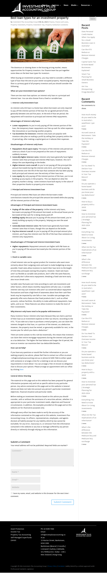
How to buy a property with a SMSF (88, 204)
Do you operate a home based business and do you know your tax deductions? (89, 189)
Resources (85, 6)
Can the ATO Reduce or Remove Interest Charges (88, 54)
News (66, 6)
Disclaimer (61, 566)
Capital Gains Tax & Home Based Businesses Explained (89, 66)
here (21, 369)
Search (92, 19)
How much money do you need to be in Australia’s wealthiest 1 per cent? (89, 120)
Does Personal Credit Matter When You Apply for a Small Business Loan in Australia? (88, 39)
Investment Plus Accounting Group (25, 22)
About (44, 6)
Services (55, 6)
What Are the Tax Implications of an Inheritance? (89, 250)
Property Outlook (51, 25)
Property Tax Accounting (21, 534)
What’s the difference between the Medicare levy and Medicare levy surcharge (89, 266)
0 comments (63, 25)
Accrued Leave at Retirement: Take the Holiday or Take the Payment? (89, 138)
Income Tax (15, 532)
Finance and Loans (61, 22)
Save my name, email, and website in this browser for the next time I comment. (40, 495)
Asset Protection (17, 529)
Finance (51, 22)
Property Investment (18, 25)
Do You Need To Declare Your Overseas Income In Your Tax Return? (88, 171)
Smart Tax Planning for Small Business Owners (88, 78)
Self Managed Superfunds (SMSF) (21, 539)
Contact (45, 11)
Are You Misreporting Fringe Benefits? (88, 89)
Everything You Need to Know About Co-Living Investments (88, 236)
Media (73, 6)
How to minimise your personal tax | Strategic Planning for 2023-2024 (89, 220)
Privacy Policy (52, 566)
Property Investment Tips (35, 25)
